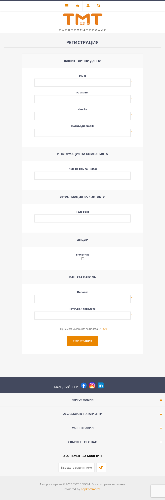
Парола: (82, 292)
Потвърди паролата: (82, 309)
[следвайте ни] (100, 385)
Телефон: (82, 211)
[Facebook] (83, 385)
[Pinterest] (109, 385)
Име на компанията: (82, 169)
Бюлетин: (82, 254)
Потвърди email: (82, 126)
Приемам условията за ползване (80, 329)
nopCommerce (91, 489)
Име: (82, 76)
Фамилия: (82, 92)
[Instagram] (92, 385)
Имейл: (82, 109)
